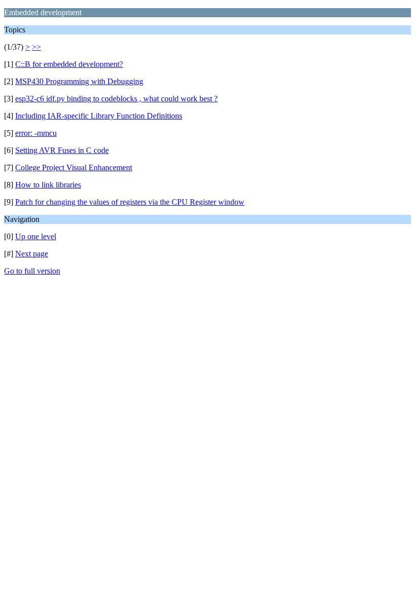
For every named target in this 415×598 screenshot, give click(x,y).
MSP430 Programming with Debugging (79, 81)
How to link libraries (48, 184)
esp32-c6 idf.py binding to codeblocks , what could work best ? (116, 98)
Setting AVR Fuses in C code (62, 150)
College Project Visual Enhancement (73, 167)
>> (36, 47)
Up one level (35, 236)
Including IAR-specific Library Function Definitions (98, 115)
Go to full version (32, 271)
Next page (31, 253)
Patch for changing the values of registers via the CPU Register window (129, 202)
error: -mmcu (36, 133)
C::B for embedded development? (69, 64)
